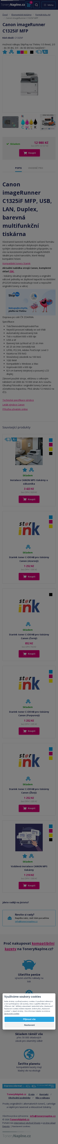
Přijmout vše (29, 1019)
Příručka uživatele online (15, 409)
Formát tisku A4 (42, 14)
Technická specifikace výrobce (18, 400)
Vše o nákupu (42, 1097)
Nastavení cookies (21, 1126)
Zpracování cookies (11, 1013)
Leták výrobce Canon (13, 404)
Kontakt (43, 1094)
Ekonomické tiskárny (21, 14)
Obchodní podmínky (19, 1097)
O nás (31, 1094)
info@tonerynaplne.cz (26, 921)
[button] (53, 122)
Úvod (5, 14)
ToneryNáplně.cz (19, 1119)
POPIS (18, 167)
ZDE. (11, 271)
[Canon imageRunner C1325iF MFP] (29, 84)
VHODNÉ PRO (35, 167)
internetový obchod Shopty (27, 1122)
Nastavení (29, 1025)
